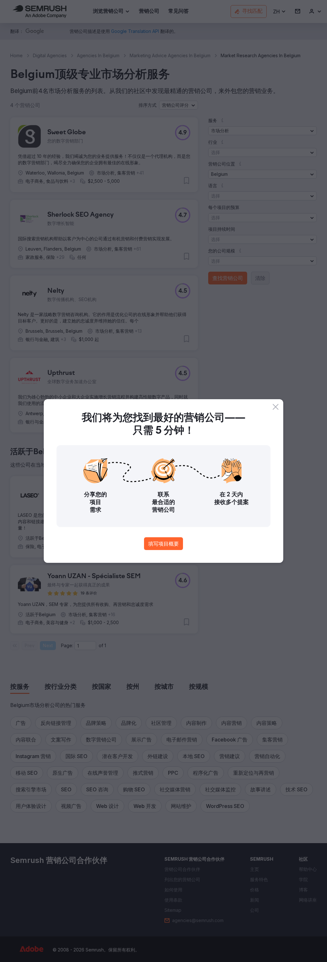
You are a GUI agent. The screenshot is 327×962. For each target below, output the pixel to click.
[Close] (275, 407)
